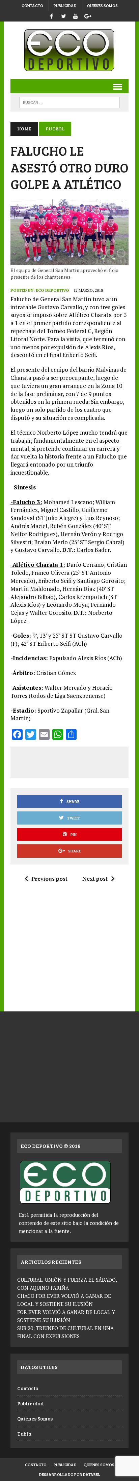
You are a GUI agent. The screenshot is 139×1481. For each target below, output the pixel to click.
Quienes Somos (102, 5)
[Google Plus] (87, 15)
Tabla (24, 1433)
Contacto (32, 5)
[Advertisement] (78, 761)
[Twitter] (63, 15)
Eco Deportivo (52, 290)
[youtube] (75, 15)
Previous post (49, 878)
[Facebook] (51, 15)
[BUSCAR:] (69, 101)
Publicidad (65, 5)
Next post (95, 878)
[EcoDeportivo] (69, 50)
